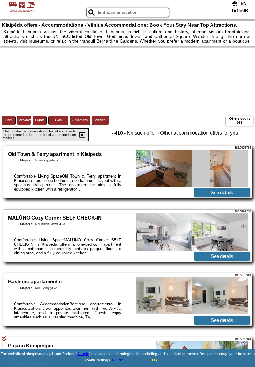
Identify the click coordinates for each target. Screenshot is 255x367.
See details (222, 192)
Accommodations (25, 120)
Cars (58, 120)
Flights (39, 120)
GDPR (117, 360)
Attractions (80, 120)
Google (83, 354)
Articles (100, 120)
